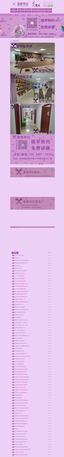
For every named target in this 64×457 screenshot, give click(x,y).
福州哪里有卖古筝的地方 (19, 305)
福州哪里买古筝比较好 (19, 347)
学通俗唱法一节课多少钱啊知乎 (21, 422)
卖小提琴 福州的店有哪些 (19, 365)
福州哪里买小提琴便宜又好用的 (21, 316)
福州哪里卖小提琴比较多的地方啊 (21, 411)
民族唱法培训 (28, 9)
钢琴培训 (14, 11)
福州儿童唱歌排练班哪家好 (20, 344)
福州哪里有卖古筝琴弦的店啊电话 (21, 292)
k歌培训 (14, 9)
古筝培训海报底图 (18, 430)
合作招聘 (40, 14)
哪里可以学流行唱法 (18, 370)
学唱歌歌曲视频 (17, 349)
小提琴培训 (34, 11)
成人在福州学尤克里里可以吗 (20, 385)
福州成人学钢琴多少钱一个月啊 (21, 357)
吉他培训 (21, 11)
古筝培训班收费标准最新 (19, 310)
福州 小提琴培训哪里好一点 (20, 362)
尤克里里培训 (41, 11)
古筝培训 (28, 11)
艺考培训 (48, 11)
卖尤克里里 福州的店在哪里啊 (20, 417)
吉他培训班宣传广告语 (19, 383)
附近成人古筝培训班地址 (19, 393)
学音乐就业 (16, 290)
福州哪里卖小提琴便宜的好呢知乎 (21, 448)
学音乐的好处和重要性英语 (20, 321)
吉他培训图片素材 (18, 427)
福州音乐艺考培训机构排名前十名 (21, 450)
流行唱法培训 (21, 9)
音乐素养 (48, 9)
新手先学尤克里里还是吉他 (20, 313)
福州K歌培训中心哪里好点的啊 (20, 414)
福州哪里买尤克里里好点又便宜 (21, 435)
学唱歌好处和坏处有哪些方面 (20, 453)
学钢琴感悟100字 (18, 445)
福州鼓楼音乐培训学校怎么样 (20, 375)
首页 (13, 14)
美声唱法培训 (35, 9)
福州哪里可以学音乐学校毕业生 (21, 352)
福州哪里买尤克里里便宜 (19, 339)
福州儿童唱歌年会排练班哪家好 (21, 323)
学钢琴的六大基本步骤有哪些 (20, 424)
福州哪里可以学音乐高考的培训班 (21, 409)
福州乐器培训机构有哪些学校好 (21, 406)
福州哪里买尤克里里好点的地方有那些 (22, 388)
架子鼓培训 (41, 9)
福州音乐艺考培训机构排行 (20, 419)
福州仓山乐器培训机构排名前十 (21, 328)
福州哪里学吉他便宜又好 (19, 442)
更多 (49, 284)
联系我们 (46, 14)
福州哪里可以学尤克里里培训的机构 (22, 378)
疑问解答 (33, 14)
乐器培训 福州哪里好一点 (19, 331)
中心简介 (20, 14)
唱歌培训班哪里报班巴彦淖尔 (20, 404)
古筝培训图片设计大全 (19, 336)
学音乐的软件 (17, 297)
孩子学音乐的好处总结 (19, 287)
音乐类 (26, 14)
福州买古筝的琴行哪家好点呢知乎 (21, 440)
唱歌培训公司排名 (18, 300)
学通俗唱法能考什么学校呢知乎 (21, 354)
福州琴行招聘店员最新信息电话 (21, 455)
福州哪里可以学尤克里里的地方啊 (21, 341)
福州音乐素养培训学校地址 (20, 437)
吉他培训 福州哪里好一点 (19, 360)
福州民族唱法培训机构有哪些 (20, 303)
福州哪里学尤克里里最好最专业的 (21, 334)
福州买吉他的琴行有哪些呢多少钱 (21, 367)
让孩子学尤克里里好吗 (19, 396)
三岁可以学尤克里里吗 (19, 308)
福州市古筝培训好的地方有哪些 (21, 401)
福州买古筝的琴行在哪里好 (20, 398)
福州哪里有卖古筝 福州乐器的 (20, 295)
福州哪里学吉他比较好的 (19, 373)
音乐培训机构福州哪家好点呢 (20, 318)
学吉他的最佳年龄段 (18, 380)
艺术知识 (15, 284)
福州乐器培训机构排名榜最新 (20, 326)
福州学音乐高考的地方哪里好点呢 (21, 432)
